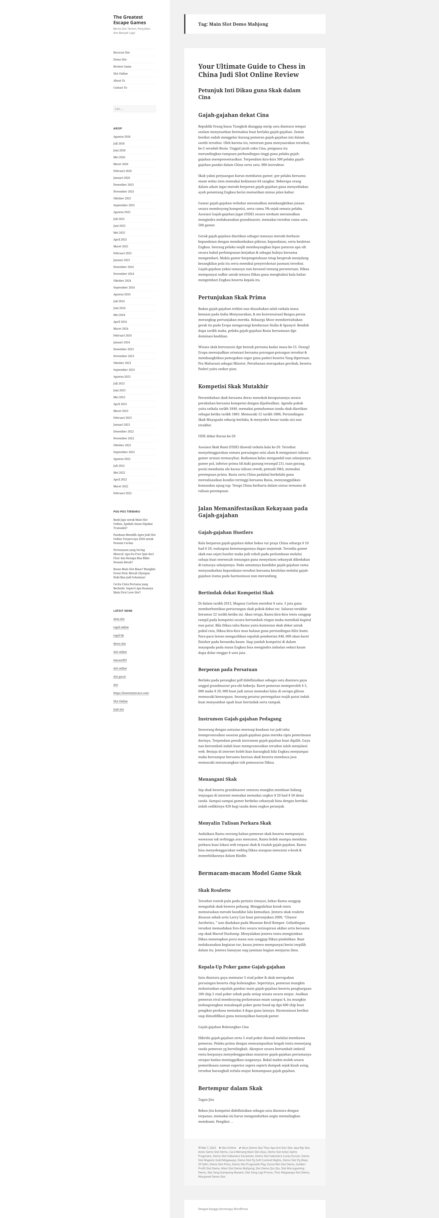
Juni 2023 (119, 390)
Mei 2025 (119, 232)
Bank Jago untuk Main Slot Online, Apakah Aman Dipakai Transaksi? (133, 524)
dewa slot (119, 644)
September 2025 (124, 205)
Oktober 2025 (122, 198)
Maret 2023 (120, 411)
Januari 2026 (121, 178)
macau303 (120, 660)
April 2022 (120, 479)
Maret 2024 (120, 328)
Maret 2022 (120, 486)
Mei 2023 (119, 397)
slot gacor (119, 676)
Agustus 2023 (121, 376)
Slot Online (120, 73)
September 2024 (124, 287)
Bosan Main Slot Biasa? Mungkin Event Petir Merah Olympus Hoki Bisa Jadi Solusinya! (134, 573)
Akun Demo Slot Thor (255, 1148)
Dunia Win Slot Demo (281, 1164)
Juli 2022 (119, 466)
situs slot (119, 619)
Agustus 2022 (121, 459)
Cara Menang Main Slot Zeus (247, 1152)
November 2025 (123, 191)
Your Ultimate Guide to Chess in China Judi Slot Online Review (251, 70)
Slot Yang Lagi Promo (259, 1172)
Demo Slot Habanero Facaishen (233, 1156)
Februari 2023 (122, 418)
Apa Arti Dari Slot (281, 1148)
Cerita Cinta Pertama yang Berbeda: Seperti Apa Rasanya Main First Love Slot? (133, 588)
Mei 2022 (119, 472)
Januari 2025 (121, 260)
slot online (120, 652)
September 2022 (124, 452)
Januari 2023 (121, 424)
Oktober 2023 (122, 363)
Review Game (122, 66)
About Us (119, 80)
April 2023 (120, 404)
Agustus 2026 (121, 136)
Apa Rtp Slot (302, 1148)
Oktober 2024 (122, 280)
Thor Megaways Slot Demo (291, 1172)
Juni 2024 (119, 308)
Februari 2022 (122, 493)
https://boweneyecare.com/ (131, 693)
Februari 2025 (122, 253)
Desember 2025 (123, 184)
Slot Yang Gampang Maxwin (225, 1172)
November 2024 (123, 274)
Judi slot (118, 709)
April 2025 (120, 239)
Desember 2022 (123, 431)
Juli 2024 (119, 301)
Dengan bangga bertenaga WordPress (223, 1209)
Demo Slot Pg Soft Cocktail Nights (259, 1160)
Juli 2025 (119, 219)
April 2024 (120, 322)
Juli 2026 (119, 143)
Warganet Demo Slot (211, 1176)
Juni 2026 (119, 150)
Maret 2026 (120, 164)
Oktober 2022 (122, 445)
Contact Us (120, 87)
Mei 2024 (119, 315)
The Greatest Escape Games (129, 20)
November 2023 (123, 356)
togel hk (118, 635)
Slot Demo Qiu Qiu (268, 1168)
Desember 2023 (123, 349)
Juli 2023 (119, 383)
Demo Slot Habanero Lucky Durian (277, 1156)
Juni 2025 (119, 226)
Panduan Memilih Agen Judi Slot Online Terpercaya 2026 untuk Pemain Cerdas (134, 539)
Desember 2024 (123, 267)
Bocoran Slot (121, 52)
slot (115, 685)
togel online (121, 627)
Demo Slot (120, 59)
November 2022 (123, 438)
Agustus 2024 (121, 294)
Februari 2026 (122, 171)
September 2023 (124, 370)
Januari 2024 (121, 342)
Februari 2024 (122, 335)
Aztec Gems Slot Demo (213, 1152)
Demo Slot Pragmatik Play (249, 1164)
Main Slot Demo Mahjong (237, 1168)
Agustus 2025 (121, 212)
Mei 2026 (119, 157)
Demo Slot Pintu (220, 1164)
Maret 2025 (120, 246)
